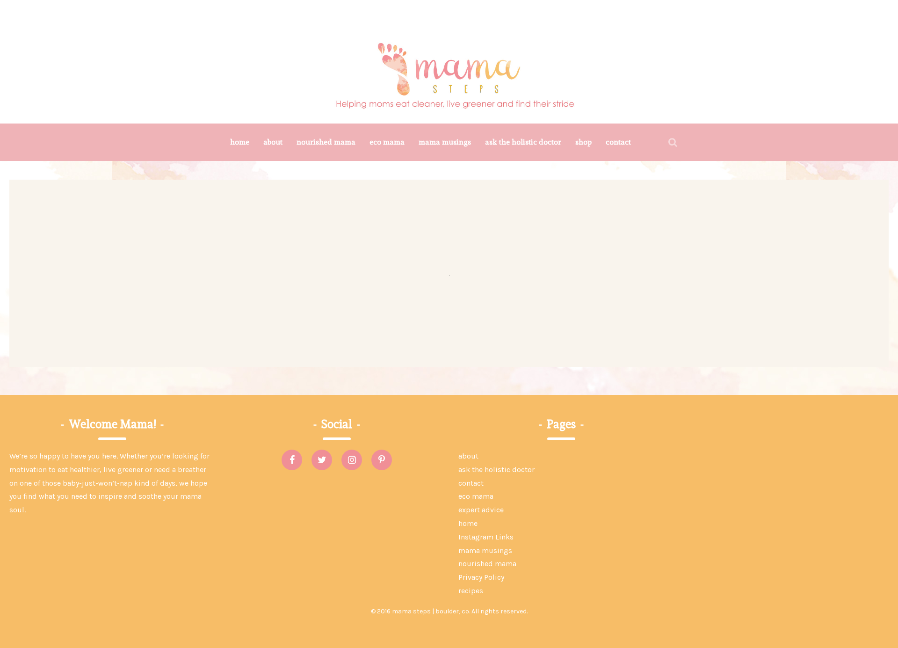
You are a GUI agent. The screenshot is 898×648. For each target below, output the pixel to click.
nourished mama (326, 142)
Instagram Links (486, 536)
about (272, 142)
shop (583, 142)
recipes (470, 590)
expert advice (481, 509)
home (239, 142)
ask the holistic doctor (523, 142)
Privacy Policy (481, 577)
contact (618, 142)
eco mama (387, 142)
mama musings (445, 142)
